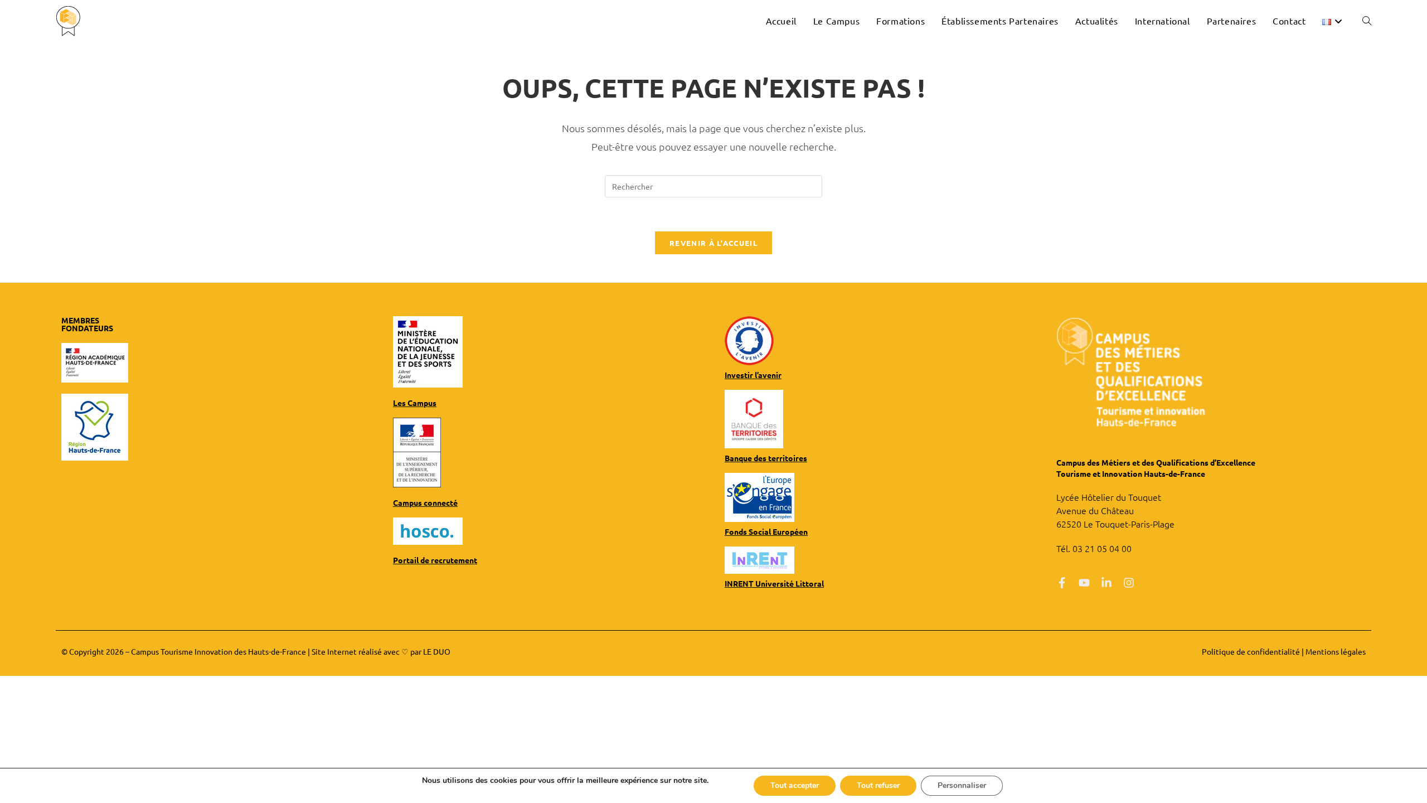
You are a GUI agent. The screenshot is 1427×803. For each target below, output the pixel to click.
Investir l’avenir (753, 375)
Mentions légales (1335, 651)
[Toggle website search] (1367, 20)
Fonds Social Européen (766, 531)
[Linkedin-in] (1106, 582)
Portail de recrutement (435, 560)
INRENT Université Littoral (774, 583)
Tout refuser (878, 785)
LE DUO (436, 651)
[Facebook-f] (1061, 582)
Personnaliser (962, 785)
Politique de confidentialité (1251, 651)
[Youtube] (1084, 582)
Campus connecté (425, 502)
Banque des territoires (766, 458)
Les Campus (414, 403)
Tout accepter (794, 785)
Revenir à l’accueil (713, 243)
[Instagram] (1128, 582)
